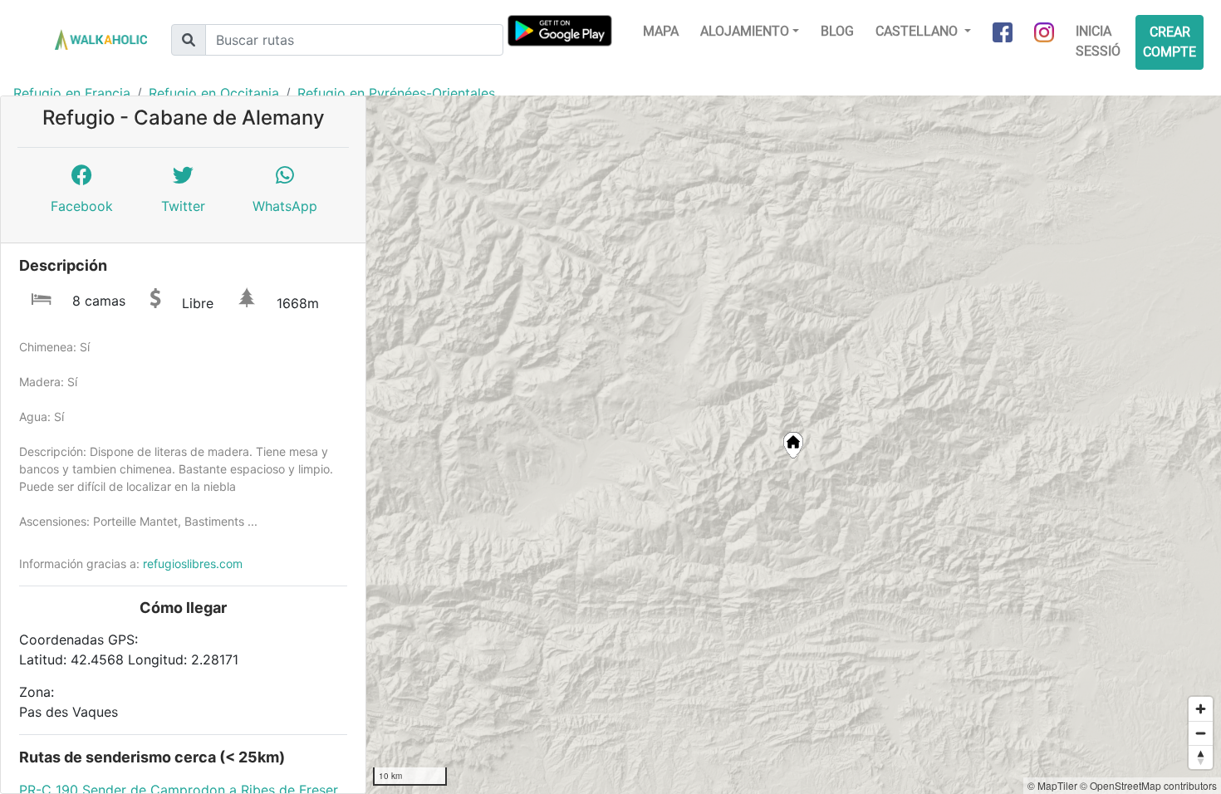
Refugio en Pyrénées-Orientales (396, 93)
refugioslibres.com (193, 563)
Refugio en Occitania (214, 93)
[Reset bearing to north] (1201, 757)
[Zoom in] (1201, 709)
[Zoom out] (1201, 733)
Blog (837, 31)
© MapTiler (1052, 785)
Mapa (661, 31)
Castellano (918, 31)
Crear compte (1169, 42)
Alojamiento (744, 31)
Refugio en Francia (71, 93)
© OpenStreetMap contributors (1148, 785)
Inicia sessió (1098, 41)
